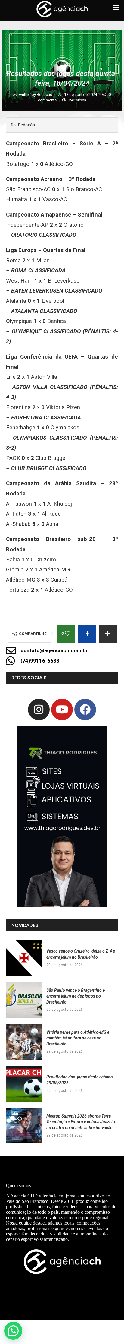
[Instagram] (39, 709)
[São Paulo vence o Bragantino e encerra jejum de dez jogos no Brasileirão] (24, 1000)
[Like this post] (67, 634)
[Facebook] (85, 709)
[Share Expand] (108, 634)
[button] (13, 1331)
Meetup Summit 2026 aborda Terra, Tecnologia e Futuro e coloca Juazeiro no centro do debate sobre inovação (81, 1122)
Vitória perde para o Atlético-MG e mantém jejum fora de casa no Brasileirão (77, 1038)
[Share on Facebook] (87, 634)
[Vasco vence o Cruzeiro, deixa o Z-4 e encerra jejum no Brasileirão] (24, 958)
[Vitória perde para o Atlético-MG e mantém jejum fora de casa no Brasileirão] (24, 1042)
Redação (45, 94)
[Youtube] (62, 709)
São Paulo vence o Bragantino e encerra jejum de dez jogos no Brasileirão (75, 996)
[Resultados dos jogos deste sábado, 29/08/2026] (24, 1084)
